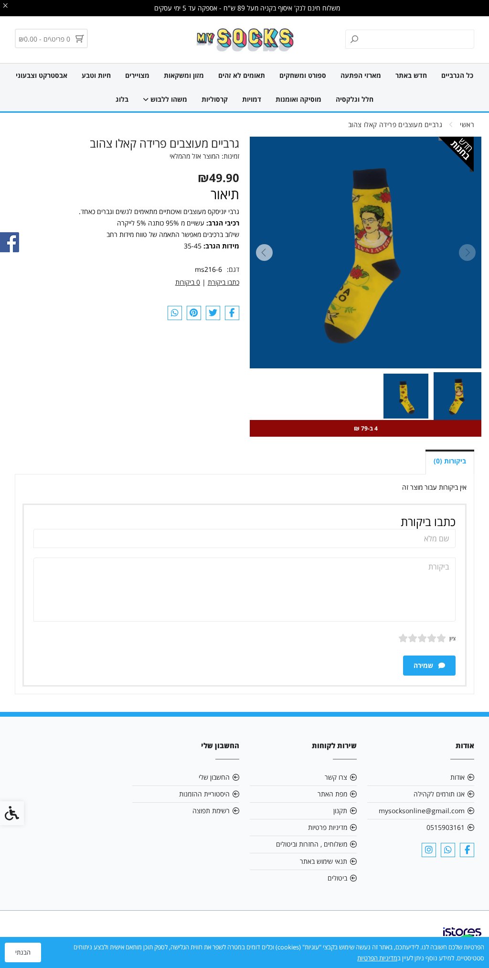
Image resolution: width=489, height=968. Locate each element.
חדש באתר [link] (411, 75)
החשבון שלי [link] (214, 777)
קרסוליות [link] (215, 99)
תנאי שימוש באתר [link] (323, 861)
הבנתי (23, 952)
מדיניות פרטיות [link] (327, 827)
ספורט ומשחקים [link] (302, 75)
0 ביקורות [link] (187, 282)
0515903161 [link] (445, 827)
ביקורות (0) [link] (450, 460)
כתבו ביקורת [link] (223, 282)
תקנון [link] (340, 810)
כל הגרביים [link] (457, 75)
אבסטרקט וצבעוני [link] (41, 75)
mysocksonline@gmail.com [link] (422, 810)
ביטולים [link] (337, 877)
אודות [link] (457, 777)
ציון (452, 638)
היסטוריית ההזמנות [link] (204, 793)
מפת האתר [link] (332, 793)
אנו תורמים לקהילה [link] (439, 793)
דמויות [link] (251, 99)
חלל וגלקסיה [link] (354, 99)
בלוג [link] (122, 99)
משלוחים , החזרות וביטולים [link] (311, 844)
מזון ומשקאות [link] (184, 75)
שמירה (424, 665)
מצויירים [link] (137, 75)
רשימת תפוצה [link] (211, 810)
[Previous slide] (467, 252)
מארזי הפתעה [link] (360, 75)
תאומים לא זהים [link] (241, 75)
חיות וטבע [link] (96, 75)
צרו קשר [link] (336, 777)
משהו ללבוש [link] (168, 99)
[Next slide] (264, 252)
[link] (245, 40)
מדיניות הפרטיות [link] (377, 958)
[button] (457, 396)
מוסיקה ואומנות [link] (298, 99)
